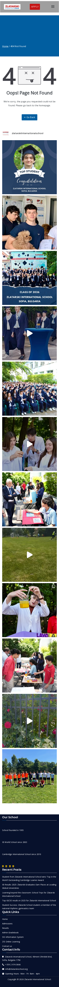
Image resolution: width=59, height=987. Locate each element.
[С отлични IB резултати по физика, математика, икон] (29, 167)
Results (5, 928)
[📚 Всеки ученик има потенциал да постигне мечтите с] (29, 389)
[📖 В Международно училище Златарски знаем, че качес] (29, 333)
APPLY (35, 6)
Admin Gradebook (10, 932)
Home (5, 919)
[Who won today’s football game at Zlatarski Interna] (29, 776)
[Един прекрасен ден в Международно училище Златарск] (29, 721)
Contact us (7, 946)
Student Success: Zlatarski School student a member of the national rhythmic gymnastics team (29, 907)
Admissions (7, 923)
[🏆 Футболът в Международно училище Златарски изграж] (29, 555)
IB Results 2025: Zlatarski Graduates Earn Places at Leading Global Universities (29, 886)
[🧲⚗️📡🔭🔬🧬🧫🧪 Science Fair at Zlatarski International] (29, 444)
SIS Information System (13, 937)
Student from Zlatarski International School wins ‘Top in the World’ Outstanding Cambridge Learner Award (29, 878)
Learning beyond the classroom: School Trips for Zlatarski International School (28, 894)
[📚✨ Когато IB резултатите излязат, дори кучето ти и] (29, 223)
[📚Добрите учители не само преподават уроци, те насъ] (29, 666)
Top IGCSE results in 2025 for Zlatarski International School (29, 900)
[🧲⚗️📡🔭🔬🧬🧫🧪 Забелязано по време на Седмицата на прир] (29, 499)
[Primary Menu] (53, 7)
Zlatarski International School (37, 979)
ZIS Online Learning (11, 941)
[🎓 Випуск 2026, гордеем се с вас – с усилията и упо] (29, 278)
